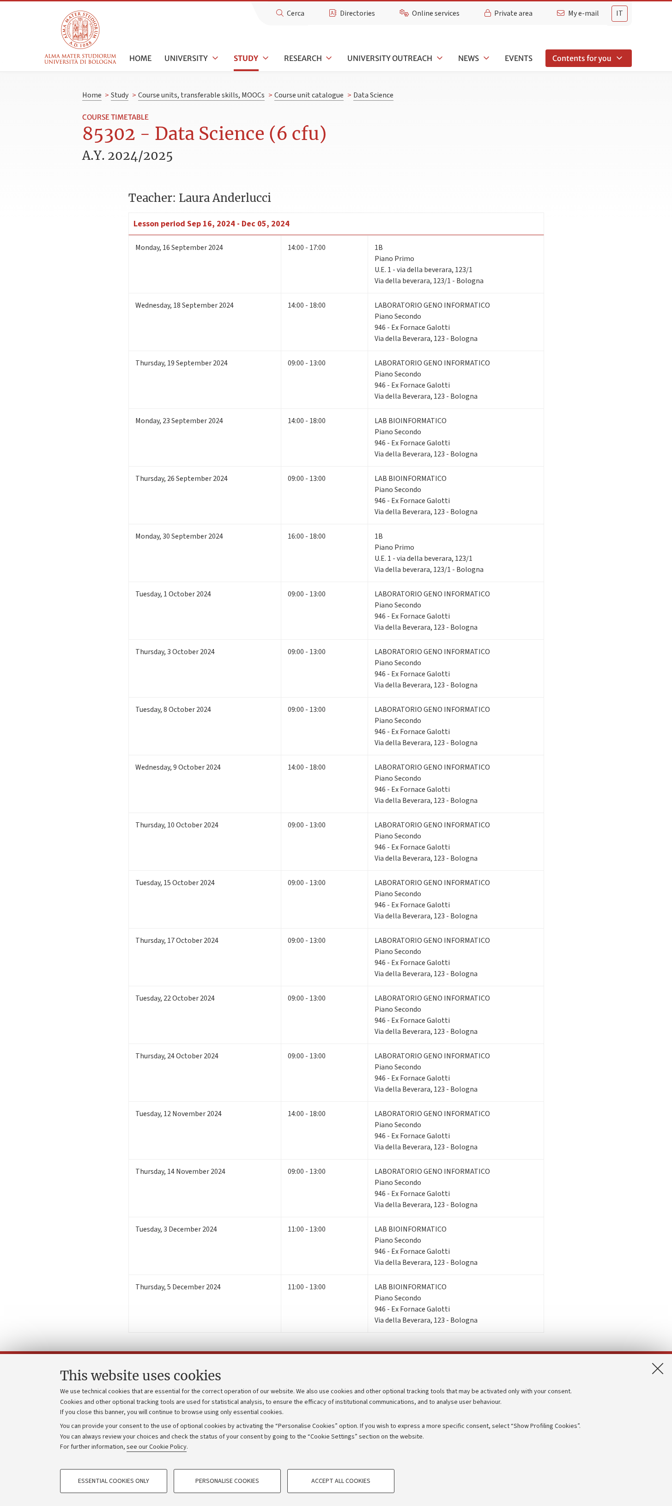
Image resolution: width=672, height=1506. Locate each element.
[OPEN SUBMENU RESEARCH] (328, 58)
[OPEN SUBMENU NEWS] (485, 58)
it (619, 13)
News (468, 58)
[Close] (657, 1368)
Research (303, 58)
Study (246, 58)
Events (519, 58)
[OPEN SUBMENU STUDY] (264, 58)
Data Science (373, 95)
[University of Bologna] (81, 37)
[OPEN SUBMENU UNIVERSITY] (214, 58)
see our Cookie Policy (157, 1446)
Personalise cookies (227, 1481)
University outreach (389, 58)
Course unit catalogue (309, 95)
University (186, 58)
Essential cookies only (113, 1481)
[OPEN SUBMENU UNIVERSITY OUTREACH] (438, 58)
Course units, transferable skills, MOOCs (201, 95)
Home (140, 58)
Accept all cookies (340, 1481)
